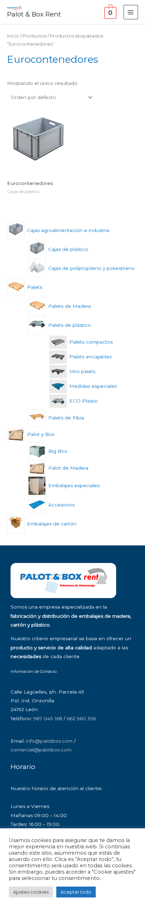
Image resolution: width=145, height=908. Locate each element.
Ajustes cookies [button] (31, 892)
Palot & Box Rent (34, 14)
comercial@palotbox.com (41, 750)
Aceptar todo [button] (76, 892)
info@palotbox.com (49, 741)
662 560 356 (81, 718)
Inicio (13, 36)
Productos (34, 36)
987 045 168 (47, 718)
